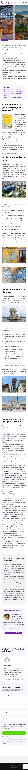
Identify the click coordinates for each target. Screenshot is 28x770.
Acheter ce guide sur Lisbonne (10, 153)
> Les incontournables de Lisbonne (13, 91)
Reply (21, 679)
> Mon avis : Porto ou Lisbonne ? (13, 97)
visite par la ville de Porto (17, 164)
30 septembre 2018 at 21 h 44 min (11, 679)
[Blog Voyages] (9, 2)
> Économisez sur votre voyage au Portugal (13, 94)
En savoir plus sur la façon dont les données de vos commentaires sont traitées (14, 741)
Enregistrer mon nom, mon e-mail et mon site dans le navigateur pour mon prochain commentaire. (14, 726)
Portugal (15, 18)
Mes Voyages (4, 18)
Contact (16, 767)
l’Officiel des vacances (8, 438)
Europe (10, 18)
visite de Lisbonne (10, 373)
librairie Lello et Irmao (12, 229)
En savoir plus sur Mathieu (13, 632)
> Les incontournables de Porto (12, 89)
